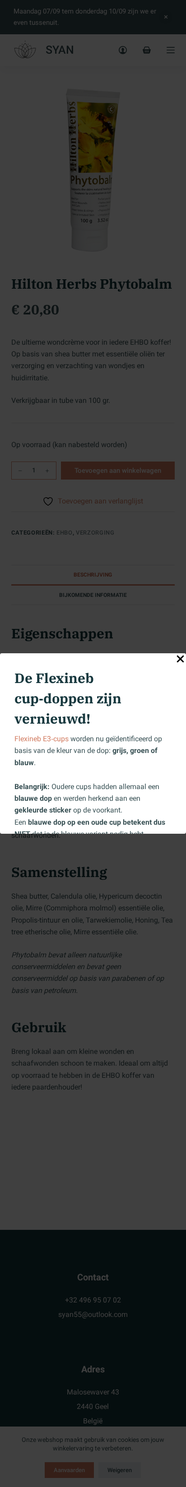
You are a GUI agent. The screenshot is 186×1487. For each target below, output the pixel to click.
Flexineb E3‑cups (41, 738)
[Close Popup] (180, 660)
